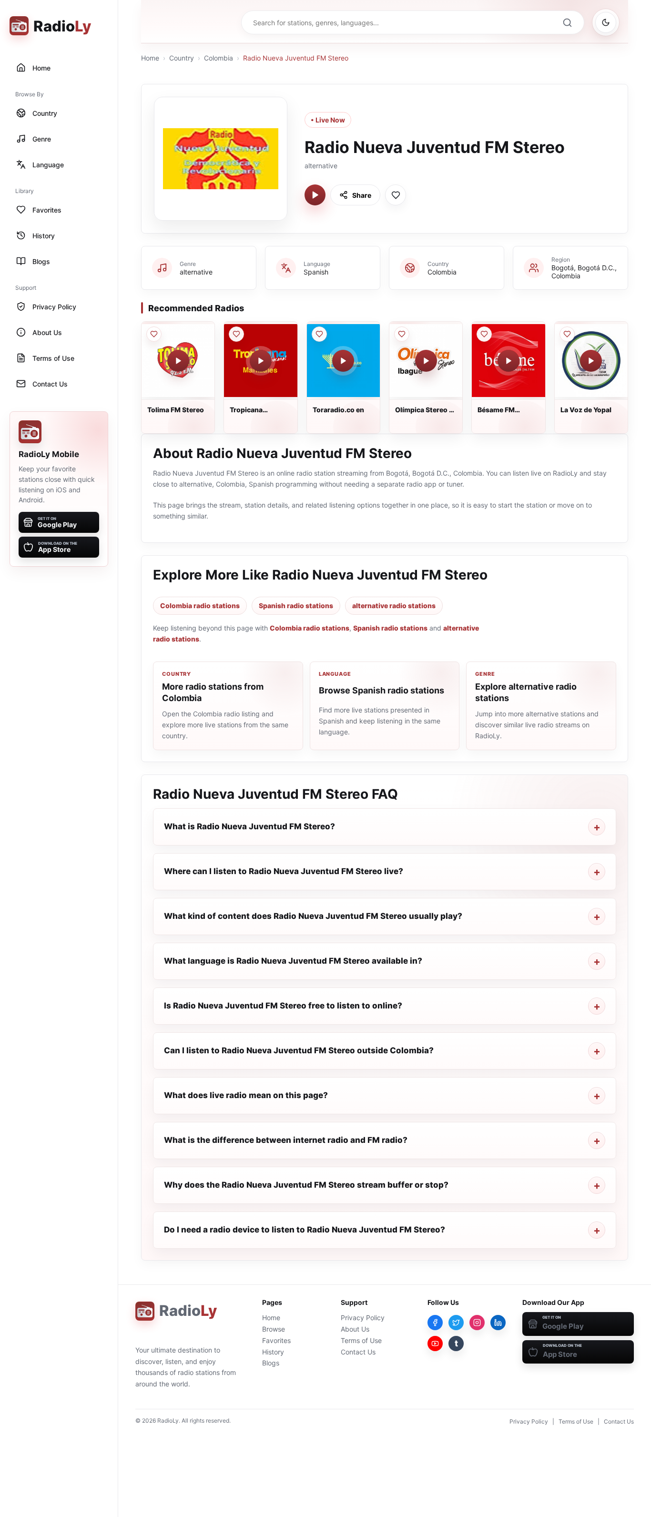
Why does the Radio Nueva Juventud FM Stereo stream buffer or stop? (306, 1185)
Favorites (276, 1340)
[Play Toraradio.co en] (343, 361)
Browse (273, 1329)
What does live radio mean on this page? (246, 1095)
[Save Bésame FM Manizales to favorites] (484, 334)
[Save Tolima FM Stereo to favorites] (154, 334)
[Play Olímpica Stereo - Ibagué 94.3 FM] (426, 361)
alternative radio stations (394, 605)
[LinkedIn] (498, 1322)
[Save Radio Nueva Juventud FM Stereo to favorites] (395, 194)
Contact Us (358, 1352)
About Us (355, 1329)
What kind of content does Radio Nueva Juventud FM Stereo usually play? (313, 916)
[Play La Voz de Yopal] (591, 361)
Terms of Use (361, 1340)
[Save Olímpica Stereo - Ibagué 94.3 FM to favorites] (401, 334)
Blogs (270, 1363)
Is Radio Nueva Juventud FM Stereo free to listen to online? (283, 1005)
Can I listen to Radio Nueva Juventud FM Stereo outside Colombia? (299, 1050)
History (273, 1352)
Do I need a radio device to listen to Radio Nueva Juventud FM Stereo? (304, 1229)
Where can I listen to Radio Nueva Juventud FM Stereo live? (283, 871)
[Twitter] (456, 1322)
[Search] (567, 22)
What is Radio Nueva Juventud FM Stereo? (249, 826)
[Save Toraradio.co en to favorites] (319, 334)
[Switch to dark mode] (605, 22)
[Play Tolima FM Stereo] (178, 361)
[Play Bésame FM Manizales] (508, 361)
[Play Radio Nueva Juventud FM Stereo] (315, 194)
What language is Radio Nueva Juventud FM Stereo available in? (293, 961)
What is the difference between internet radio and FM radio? (285, 1140)
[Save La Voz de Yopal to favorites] (567, 334)
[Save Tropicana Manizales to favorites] (236, 334)
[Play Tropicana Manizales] (261, 361)
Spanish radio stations (296, 605)
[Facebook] (435, 1322)
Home (150, 58)
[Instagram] (477, 1322)
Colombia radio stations (200, 605)
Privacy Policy (363, 1317)
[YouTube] (435, 1343)
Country (181, 58)
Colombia (218, 58)
